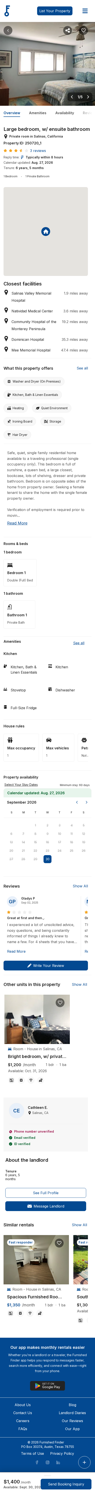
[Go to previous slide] (71, 96)
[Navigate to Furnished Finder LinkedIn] (58, 1462)
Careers (22, 1421)
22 (35, 850)
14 (23, 842)
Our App (72, 1429)
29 (35, 859)
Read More (16, 951)
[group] (37, 1056)
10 (59, 834)
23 (47, 850)
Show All (80, 886)
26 (84, 850)
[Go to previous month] (77, 802)
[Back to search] (8, 30)
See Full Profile (46, 1193)
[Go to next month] (86, 802)
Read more (17, 523)
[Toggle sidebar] (85, 11)
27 (11, 859)
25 (71, 850)
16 (47, 842)
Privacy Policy (62, 1453)
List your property (54, 11)
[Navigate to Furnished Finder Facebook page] (37, 1462)
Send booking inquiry (66, 1484)
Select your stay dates (21, 784)
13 (11, 842)
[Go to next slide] (88, 96)
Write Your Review (48, 965)
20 (11, 850)
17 (59, 842)
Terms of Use (32, 1453)
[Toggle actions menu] (84, 1462)
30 (47, 859)
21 (23, 850)
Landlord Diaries (72, 1413)
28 (23, 859)
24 (59, 850)
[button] (75, 784)
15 (35, 842)
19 (83, 842)
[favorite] (60, 1002)
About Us (23, 1405)
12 (83, 834)
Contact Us (22, 1413)
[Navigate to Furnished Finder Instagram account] (47, 1462)
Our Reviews (72, 1421)
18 (71, 842)
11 (71, 834)
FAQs (22, 1429)
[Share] (68, 30)
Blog (72, 1405)
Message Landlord (49, 1206)
